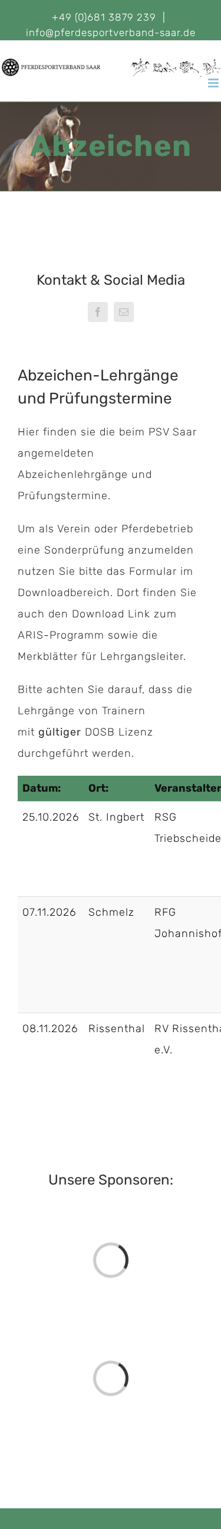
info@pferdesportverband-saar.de (111, 32)
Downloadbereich (64, 592)
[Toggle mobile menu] (214, 83)
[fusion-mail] (124, 312)
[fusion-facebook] (98, 312)
